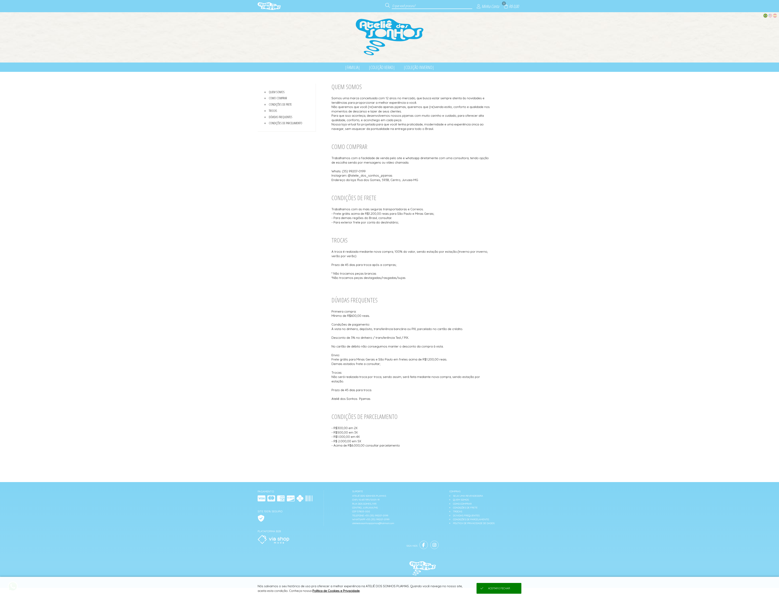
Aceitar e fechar (499, 588)
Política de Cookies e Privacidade (336, 591)
